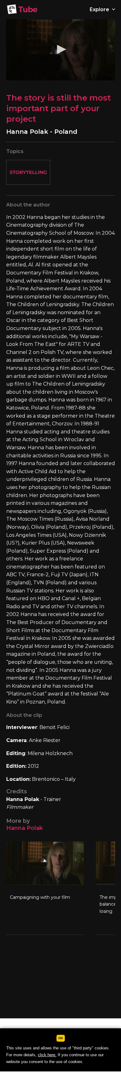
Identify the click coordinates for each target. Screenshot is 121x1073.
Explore (100, 9)
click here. (47, 1055)
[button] (60, 49)
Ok (60, 1038)
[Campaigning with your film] (45, 888)
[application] (60, 49)
